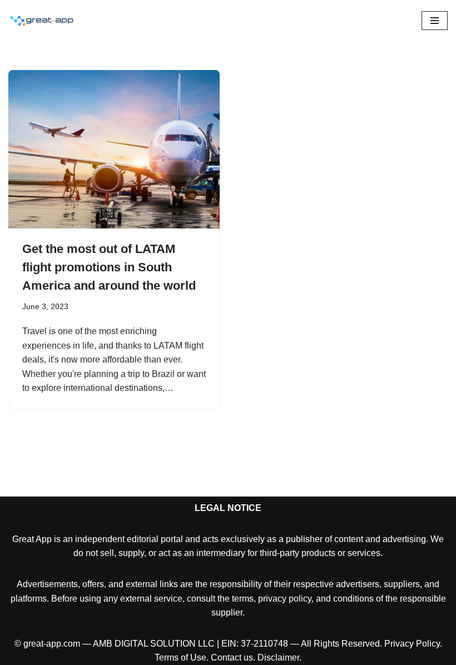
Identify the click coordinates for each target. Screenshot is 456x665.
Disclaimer (278, 657)
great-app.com (51, 643)
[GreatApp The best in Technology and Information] (41, 20)
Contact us (232, 657)
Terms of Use (180, 657)
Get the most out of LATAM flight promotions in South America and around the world (109, 267)
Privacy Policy (412, 643)
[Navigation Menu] (435, 20)
